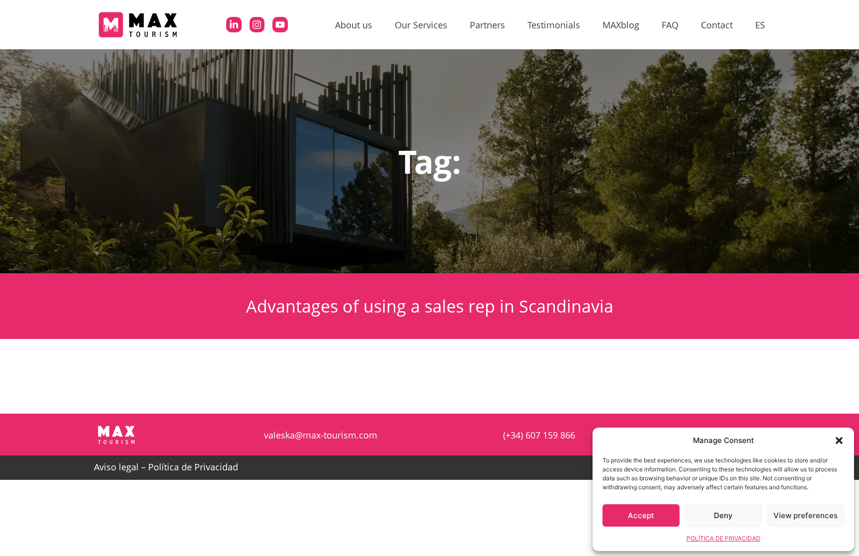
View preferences (805, 515)
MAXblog (620, 25)
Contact (717, 25)
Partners (487, 25)
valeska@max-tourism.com (320, 435)
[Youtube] (279, 24)
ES (760, 25)
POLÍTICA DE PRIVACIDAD (724, 538)
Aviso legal (116, 467)
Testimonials (553, 25)
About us (353, 25)
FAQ (670, 25)
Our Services (421, 25)
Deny (723, 515)
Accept (641, 515)
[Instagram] (257, 24)
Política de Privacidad (193, 467)
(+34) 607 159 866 (539, 435)
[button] (839, 440)
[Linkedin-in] (233, 24)
